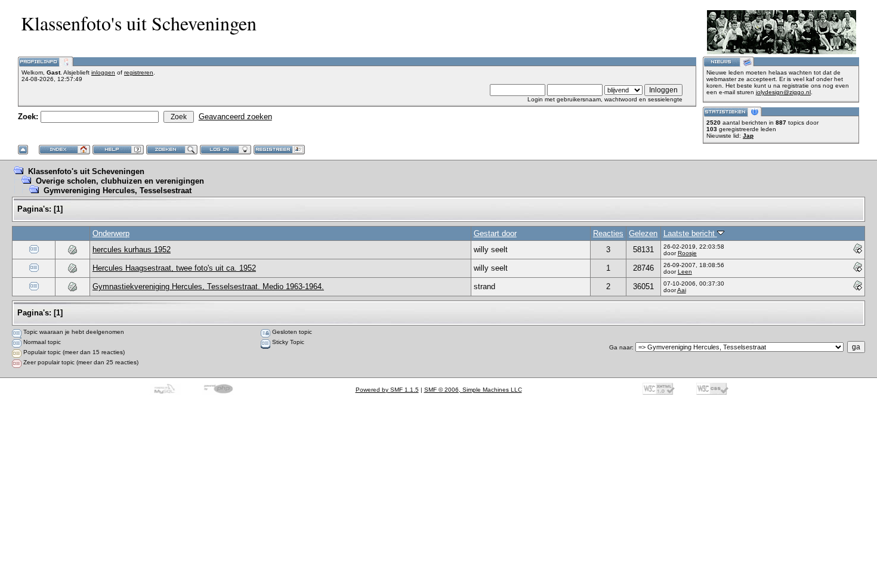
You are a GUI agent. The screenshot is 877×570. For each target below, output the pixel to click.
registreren (138, 72)
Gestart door (495, 233)
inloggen (103, 72)
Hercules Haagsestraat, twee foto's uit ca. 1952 (174, 268)
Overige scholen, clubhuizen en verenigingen (120, 180)
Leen (685, 271)
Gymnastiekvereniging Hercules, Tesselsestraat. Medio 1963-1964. (208, 286)
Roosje (687, 253)
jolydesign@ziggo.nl (783, 92)
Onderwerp (110, 233)
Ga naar (620, 347)
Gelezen (643, 233)
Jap (748, 135)
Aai (681, 290)
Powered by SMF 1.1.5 (387, 389)
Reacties (608, 233)
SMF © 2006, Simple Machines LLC (473, 389)
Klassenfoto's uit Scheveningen (86, 171)
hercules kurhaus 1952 (131, 249)
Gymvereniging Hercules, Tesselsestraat (118, 190)
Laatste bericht (690, 233)
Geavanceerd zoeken (235, 116)
